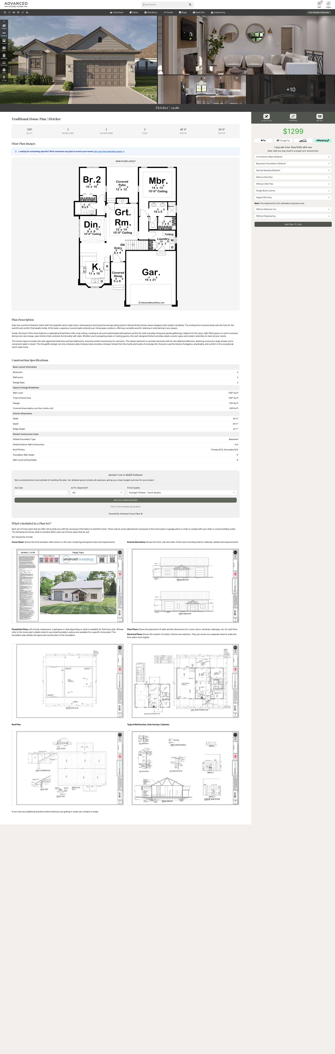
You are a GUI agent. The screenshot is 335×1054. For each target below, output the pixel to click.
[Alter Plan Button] (266, 116)
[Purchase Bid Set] (319, 116)
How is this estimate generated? (126, 506)
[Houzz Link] (27, 12)
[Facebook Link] (18, 12)
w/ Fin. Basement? (79, 488)
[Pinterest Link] (5, 12)
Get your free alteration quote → (109, 151)
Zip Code (19, 488)
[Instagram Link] (9, 12)
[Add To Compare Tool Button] (293, 116)
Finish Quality (133, 488)
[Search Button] (190, 4)
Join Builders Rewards (319, 12)
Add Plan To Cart (293, 224)
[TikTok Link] (23, 12)
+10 (290, 89)
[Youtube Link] (14, 12)
